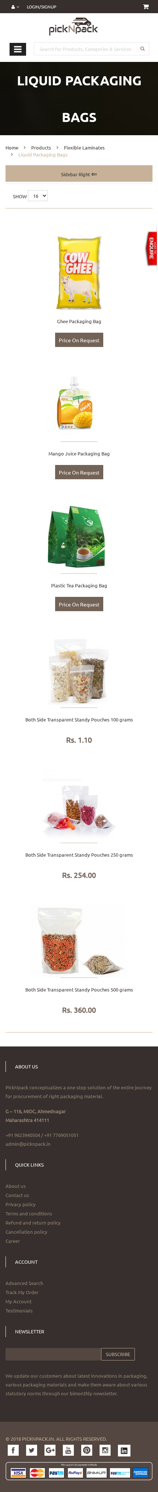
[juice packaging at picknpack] (79, 404)
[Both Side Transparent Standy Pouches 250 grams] (79, 805)
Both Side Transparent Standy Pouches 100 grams (79, 719)
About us (16, 1186)
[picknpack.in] (73, 26)
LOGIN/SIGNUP (41, 7)
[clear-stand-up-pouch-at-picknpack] (79, 940)
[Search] (142, 48)
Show (20, 196)
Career (13, 1241)
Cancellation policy (26, 1232)
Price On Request (79, 339)
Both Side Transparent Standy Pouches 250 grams (79, 855)
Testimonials (19, 1310)
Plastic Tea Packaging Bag (79, 585)
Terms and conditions (29, 1213)
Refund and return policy (33, 1222)
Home (12, 147)
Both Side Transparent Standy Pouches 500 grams (79, 989)
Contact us (17, 1195)
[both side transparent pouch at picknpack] (79, 670)
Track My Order (22, 1292)
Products (41, 147)
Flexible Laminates (84, 147)
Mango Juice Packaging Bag (79, 453)
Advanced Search (24, 1283)
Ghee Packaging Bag (79, 321)
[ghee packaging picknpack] (79, 272)
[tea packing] (79, 536)
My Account (19, 1301)
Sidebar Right (76, 174)
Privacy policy (21, 1204)
